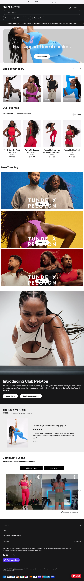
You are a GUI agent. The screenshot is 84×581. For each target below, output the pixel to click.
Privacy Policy (38, 550)
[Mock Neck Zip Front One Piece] (12, 133)
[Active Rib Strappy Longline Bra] (32, 133)
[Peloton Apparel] (11, 7)
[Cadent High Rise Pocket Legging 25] (17, 433)
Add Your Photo (31, 468)
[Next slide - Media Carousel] (79, 491)
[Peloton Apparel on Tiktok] (11, 555)
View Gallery (54, 468)
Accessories (38, 18)
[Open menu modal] (80, 7)
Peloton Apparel (18, 569)
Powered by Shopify (8, 570)
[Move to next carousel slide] (79, 69)
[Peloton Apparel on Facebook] (4, 555)
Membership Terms (15, 550)
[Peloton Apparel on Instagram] (7, 555)
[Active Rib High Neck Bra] (72, 133)
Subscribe (77, 541)
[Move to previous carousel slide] (74, 69)
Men (28, 18)
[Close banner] (83, 23)
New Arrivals (9, 18)
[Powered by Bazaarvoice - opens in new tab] (69, 512)
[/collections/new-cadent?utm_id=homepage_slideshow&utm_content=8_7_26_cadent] (42, 44)
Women (19, 18)
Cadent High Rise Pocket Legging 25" (50, 425)
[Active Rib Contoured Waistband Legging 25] (52, 133)
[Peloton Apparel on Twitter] (14, 555)
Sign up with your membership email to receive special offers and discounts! (49, 23)
